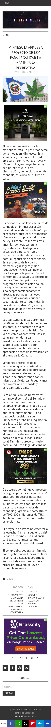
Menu (6, 35)
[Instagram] (26, 668)
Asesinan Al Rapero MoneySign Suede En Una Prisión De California (36, 601)
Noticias (9, 579)
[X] (25, 723)
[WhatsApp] (18, 723)
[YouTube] (19, 668)
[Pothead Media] (25, 19)
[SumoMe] (47, 723)
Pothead (32, 72)
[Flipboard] (32, 723)
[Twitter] (5, 668)
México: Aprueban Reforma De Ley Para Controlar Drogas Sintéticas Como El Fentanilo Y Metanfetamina (15, 603)
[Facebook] (12, 668)
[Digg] (40, 723)
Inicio (7, 3)
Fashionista (19, 716)
